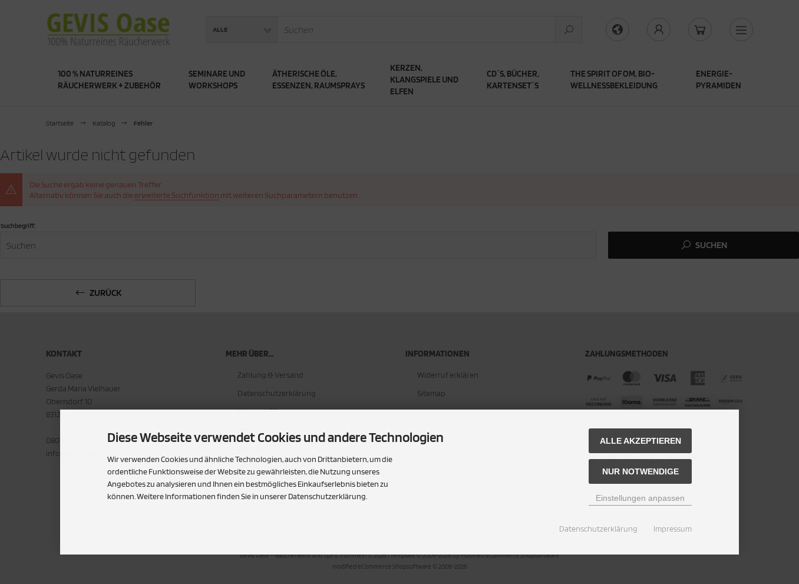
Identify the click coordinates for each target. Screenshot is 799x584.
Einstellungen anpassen (640, 498)
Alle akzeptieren (640, 441)
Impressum (672, 528)
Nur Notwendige (640, 471)
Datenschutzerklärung (598, 528)
